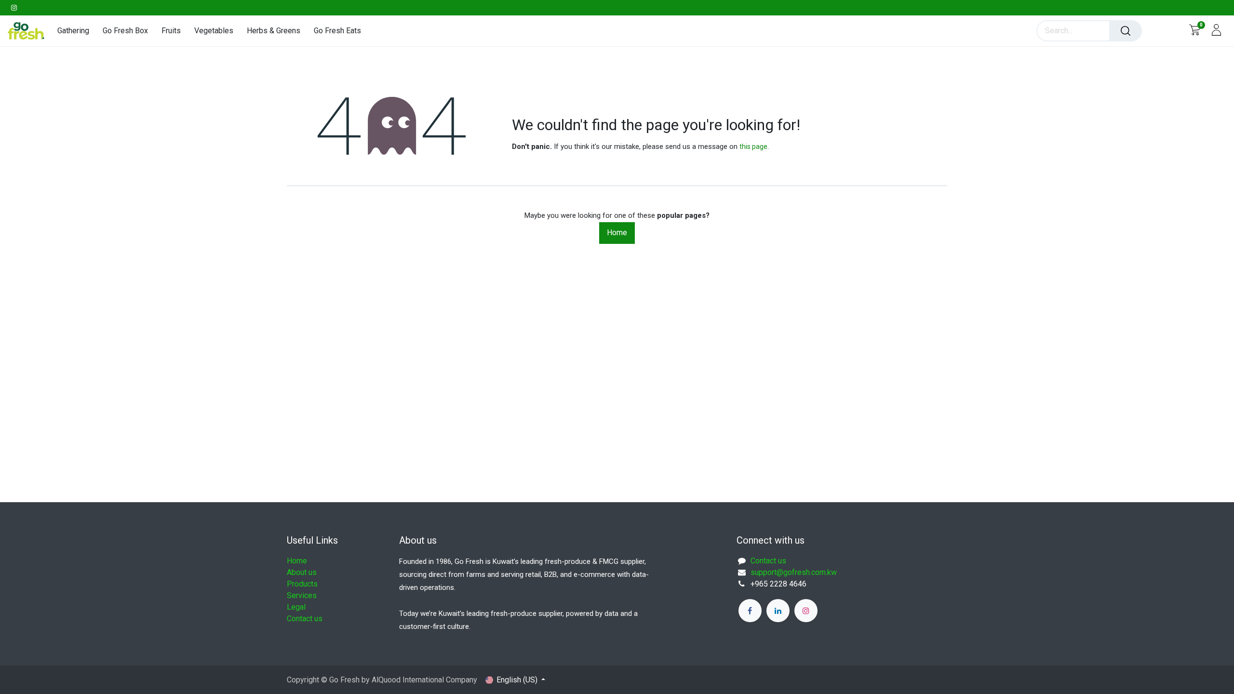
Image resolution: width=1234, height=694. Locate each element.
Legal (296, 607)
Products (302, 583)
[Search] (1125, 30)
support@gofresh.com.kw (794, 572)
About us (302, 572)
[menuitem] (76, 30)
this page (753, 146)
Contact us (304, 618)
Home (617, 232)
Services (302, 595)
